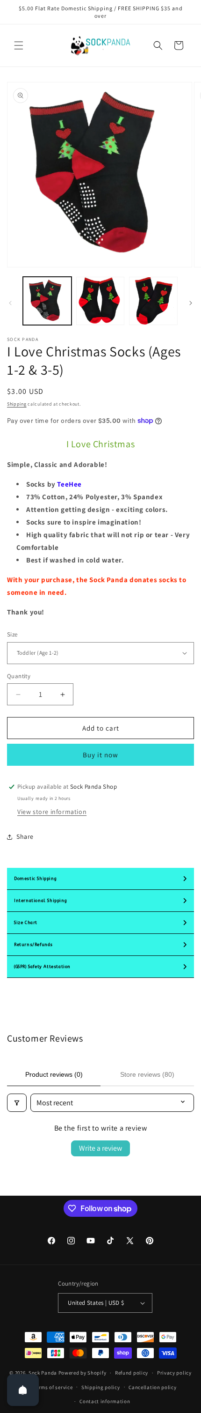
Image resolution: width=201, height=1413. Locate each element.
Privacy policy (174, 1372)
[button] (18, 45)
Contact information (104, 1401)
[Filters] (17, 1103)
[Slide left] (10, 303)
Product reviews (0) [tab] (54, 1074)
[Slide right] (190, 303)
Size (12, 634)
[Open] (23, 1390)
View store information (51, 811)
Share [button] (25, 836)
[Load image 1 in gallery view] (47, 301)
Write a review (100, 1148)
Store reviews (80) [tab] (147, 1074)
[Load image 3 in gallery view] (153, 301)
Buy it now (100, 754)
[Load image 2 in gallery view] (100, 301)
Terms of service (52, 1387)
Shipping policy (100, 1387)
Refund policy (131, 1372)
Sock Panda (43, 1372)
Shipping (17, 404)
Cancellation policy (152, 1387)
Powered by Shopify (82, 1372)
